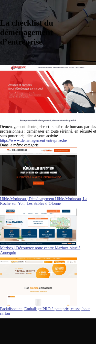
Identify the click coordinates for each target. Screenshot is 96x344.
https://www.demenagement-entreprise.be (33, 140)
